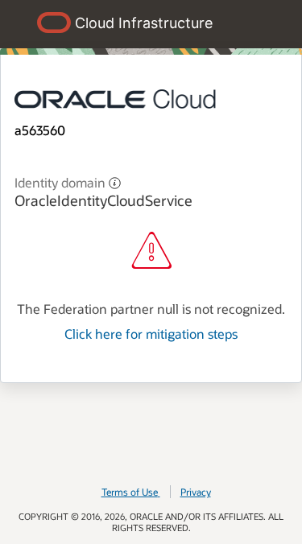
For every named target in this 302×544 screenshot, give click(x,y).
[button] (115, 181)
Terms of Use (129, 491)
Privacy (195, 491)
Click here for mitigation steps (151, 333)
